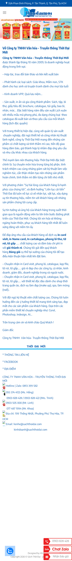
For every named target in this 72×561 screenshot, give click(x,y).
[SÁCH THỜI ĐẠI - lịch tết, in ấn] (36, 12)
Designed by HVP (36, 553)
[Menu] (5, 12)
